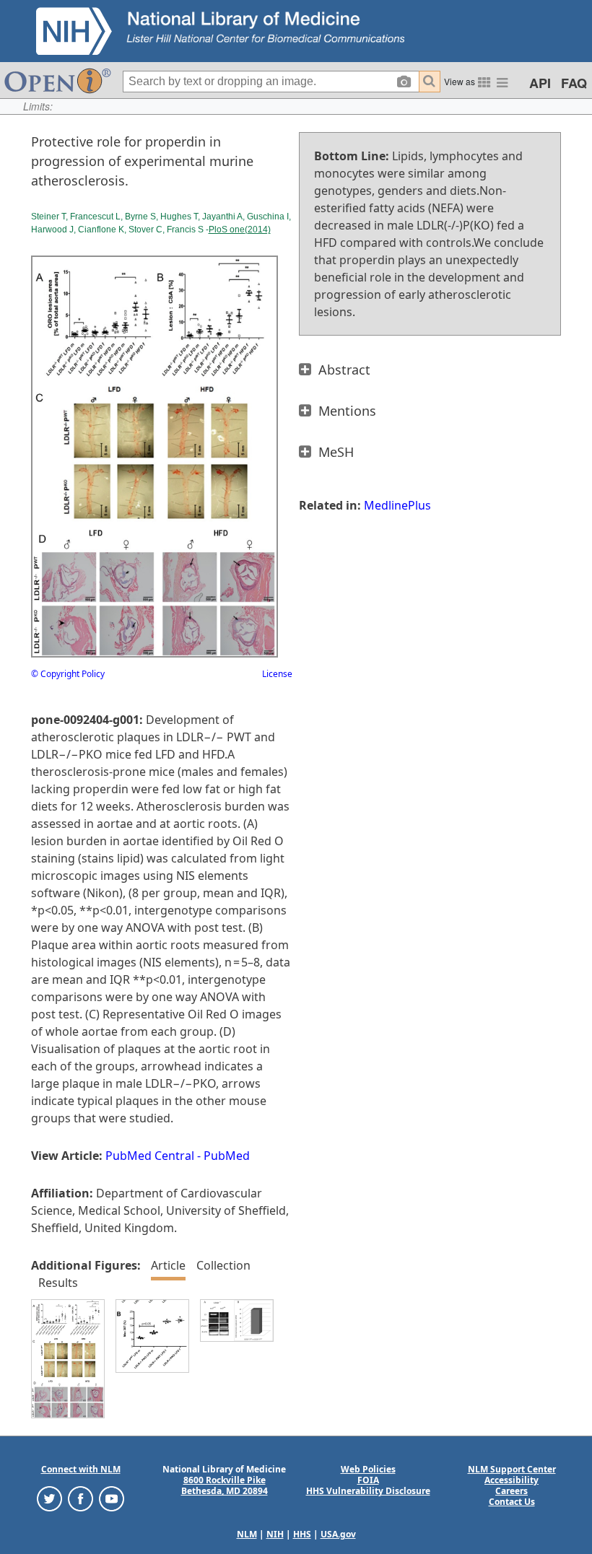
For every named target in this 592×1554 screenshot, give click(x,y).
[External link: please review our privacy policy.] (49, 1498)
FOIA (368, 1480)
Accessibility (511, 1480)
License (277, 674)
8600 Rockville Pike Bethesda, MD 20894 (224, 1485)
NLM (247, 1534)
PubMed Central (149, 1156)
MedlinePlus (397, 505)
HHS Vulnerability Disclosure (368, 1491)
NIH (275, 1534)
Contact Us (512, 1502)
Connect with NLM (81, 1469)
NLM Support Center (512, 1469)
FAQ (574, 83)
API (540, 83)
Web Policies (368, 1469)
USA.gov (338, 1534)
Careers (511, 1491)
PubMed (227, 1156)
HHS (302, 1534)
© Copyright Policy (68, 674)
